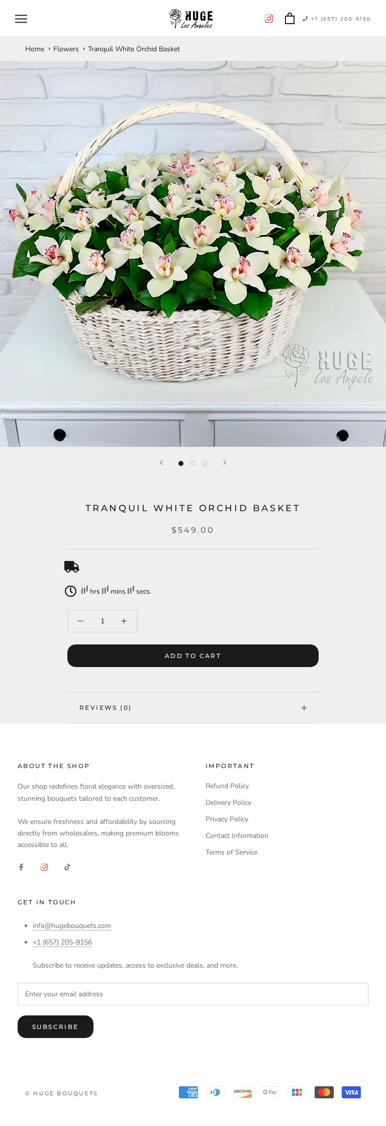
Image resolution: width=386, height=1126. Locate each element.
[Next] (224, 462)
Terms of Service (231, 852)
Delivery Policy (228, 802)
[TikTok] (67, 866)
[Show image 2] (193, 463)
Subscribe (55, 1026)
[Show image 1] (180, 463)
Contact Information (237, 835)
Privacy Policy (227, 819)
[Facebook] (21, 866)
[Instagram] (44, 866)
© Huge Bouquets (61, 1093)
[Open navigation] (21, 19)
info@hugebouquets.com (72, 925)
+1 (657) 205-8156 (340, 19)
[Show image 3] (205, 463)
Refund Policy (227, 786)
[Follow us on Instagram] (268, 19)
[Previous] (161, 462)
